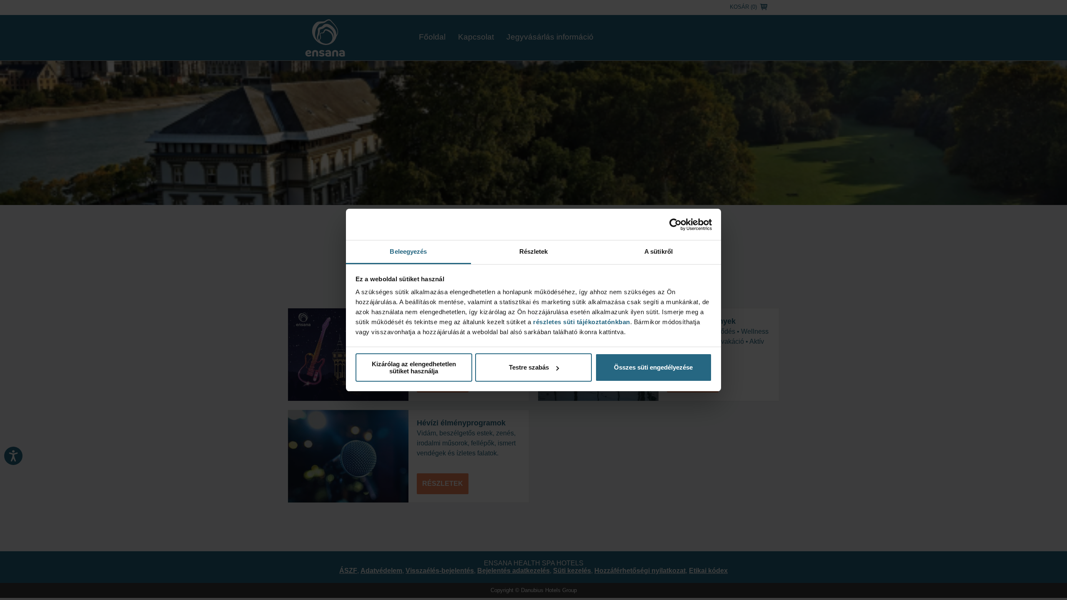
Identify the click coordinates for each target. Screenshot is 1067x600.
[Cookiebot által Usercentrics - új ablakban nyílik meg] (675, 224)
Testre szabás (529, 367)
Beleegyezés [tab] (408, 251)
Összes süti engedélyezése (653, 367)
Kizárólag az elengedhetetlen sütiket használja (414, 367)
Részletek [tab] (533, 251)
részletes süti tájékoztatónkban (581, 321)
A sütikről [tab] (658, 251)
